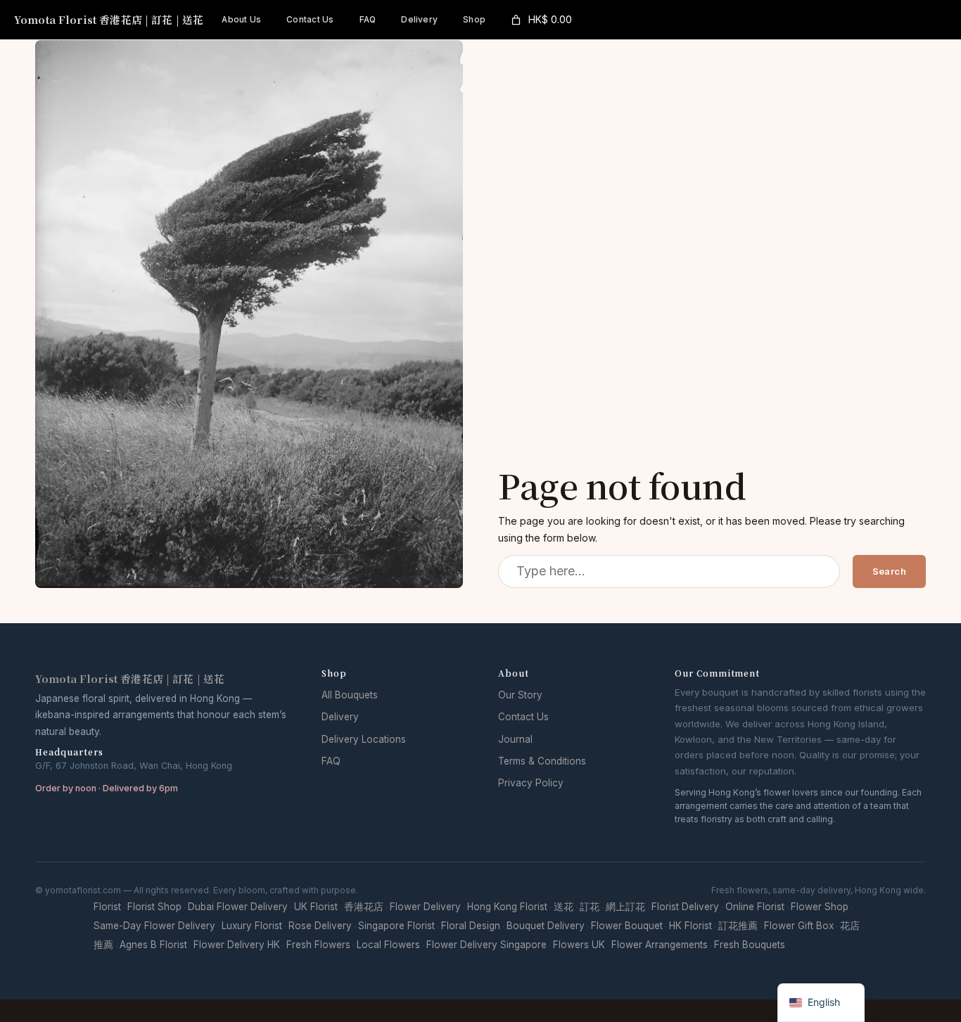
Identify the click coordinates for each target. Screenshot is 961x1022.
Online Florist (754, 906)
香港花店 (363, 906)
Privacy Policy (531, 782)
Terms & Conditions (542, 761)
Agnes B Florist (153, 944)
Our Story (520, 695)
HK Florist (690, 925)
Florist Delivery (685, 906)
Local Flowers (388, 944)
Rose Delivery (320, 925)
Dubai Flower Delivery (238, 906)
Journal (515, 739)
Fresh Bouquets (749, 944)
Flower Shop (819, 906)
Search (889, 571)
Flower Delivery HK (236, 944)
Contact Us (523, 716)
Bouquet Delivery (546, 925)
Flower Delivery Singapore (486, 944)
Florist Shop (154, 906)
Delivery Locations (364, 739)
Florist (107, 906)
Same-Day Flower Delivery (154, 925)
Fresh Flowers (318, 944)
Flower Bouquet (627, 925)
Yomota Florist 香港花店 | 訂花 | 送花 (108, 19)
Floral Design (470, 925)
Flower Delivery (425, 906)
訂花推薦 (738, 925)
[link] (540, 20)
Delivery (340, 716)
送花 (563, 906)
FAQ (331, 761)
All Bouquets (350, 695)
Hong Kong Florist (507, 906)
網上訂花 (625, 906)
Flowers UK (579, 944)
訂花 (589, 906)
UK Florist (316, 906)
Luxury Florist (252, 925)
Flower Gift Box (799, 925)
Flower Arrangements (659, 944)
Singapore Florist (396, 925)
